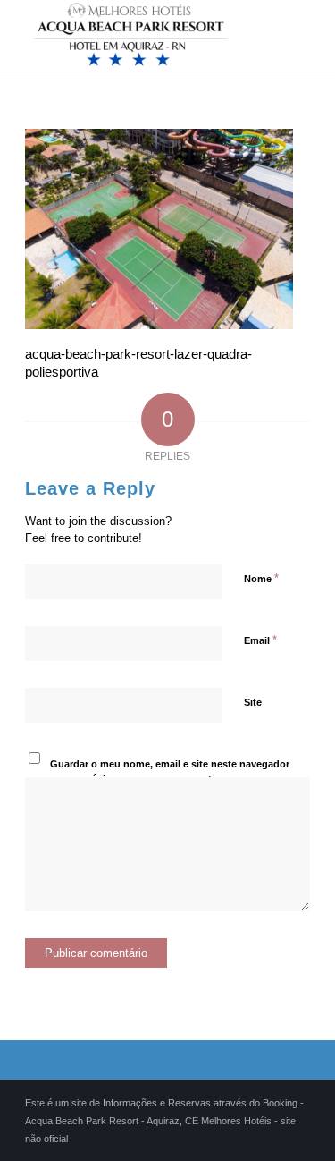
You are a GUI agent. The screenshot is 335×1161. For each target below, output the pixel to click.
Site (253, 702)
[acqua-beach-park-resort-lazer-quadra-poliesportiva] (159, 324)
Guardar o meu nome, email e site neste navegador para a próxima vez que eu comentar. (169, 771)
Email (260, 640)
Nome (261, 578)
